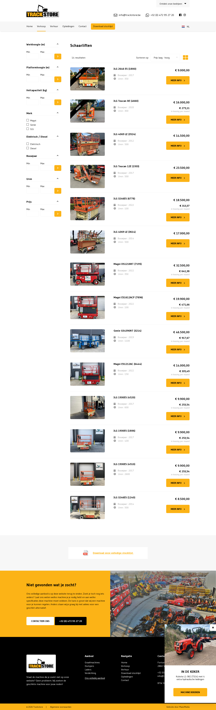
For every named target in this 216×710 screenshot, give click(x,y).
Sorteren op (142, 57)
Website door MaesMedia (178, 707)
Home (29, 26)
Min (28, 51)
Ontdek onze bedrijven (171, 3)
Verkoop (41, 26)
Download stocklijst (103, 26)
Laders (88, 669)
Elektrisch (35, 144)
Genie (33, 124)
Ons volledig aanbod (95, 678)
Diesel (33, 148)
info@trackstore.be (129, 15)
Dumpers (89, 665)
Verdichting (90, 673)
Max (42, 51)
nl (188, 26)
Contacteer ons (40, 621)
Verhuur (54, 26)
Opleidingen (68, 26)
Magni (33, 120)
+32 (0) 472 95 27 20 (70, 621)
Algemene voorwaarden (60, 707)
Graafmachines (92, 662)
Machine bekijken (190, 692)
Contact (83, 26)
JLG (32, 129)
